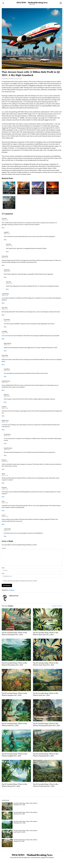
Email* (3, 573)
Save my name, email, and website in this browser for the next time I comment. (20, 580)
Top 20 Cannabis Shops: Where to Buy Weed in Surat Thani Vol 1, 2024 (45, 664)
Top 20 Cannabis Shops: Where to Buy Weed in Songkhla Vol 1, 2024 (14, 755)
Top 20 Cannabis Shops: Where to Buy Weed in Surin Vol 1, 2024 (45, 694)
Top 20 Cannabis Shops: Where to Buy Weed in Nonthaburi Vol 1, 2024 (14, 633)
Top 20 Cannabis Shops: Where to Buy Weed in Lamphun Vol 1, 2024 (14, 694)
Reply (3, 227)
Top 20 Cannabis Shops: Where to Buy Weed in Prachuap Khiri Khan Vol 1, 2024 (46, 724)
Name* (3, 567)
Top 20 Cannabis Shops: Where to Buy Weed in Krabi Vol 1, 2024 (14, 724)
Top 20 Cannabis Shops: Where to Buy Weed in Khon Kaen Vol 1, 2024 (45, 633)
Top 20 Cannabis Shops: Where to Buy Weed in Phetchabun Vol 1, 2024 (14, 664)
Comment (4, 548)
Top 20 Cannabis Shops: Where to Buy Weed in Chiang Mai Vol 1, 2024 (45, 755)
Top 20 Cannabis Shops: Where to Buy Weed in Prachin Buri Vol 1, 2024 (45, 785)
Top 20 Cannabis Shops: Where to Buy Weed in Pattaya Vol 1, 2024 (14, 785)
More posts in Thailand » (57, 605)
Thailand (11, 590)
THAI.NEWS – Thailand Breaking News (32, 2)
